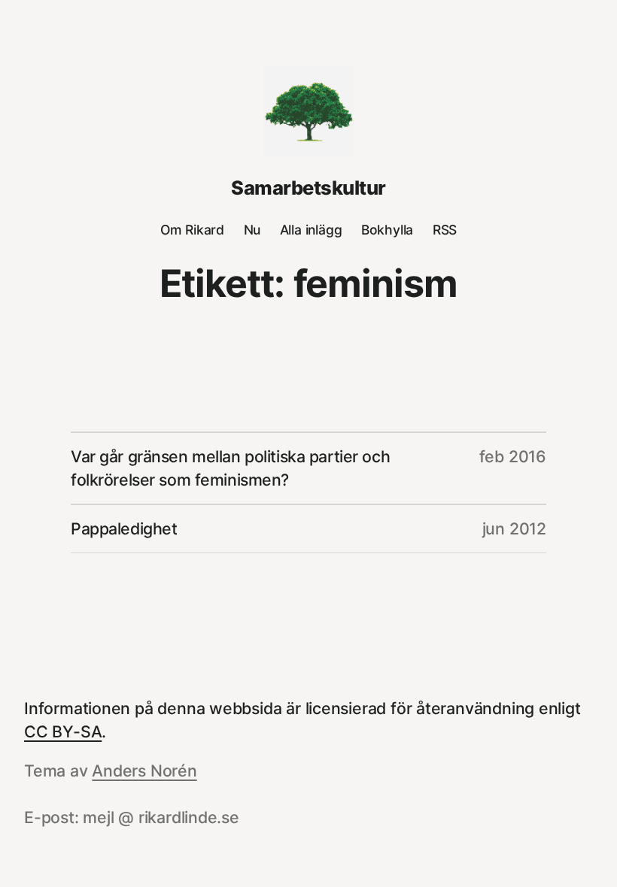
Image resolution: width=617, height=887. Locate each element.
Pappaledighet (124, 528)
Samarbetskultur (308, 187)
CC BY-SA (63, 731)
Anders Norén (144, 770)
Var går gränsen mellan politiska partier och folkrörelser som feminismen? (230, 468)
